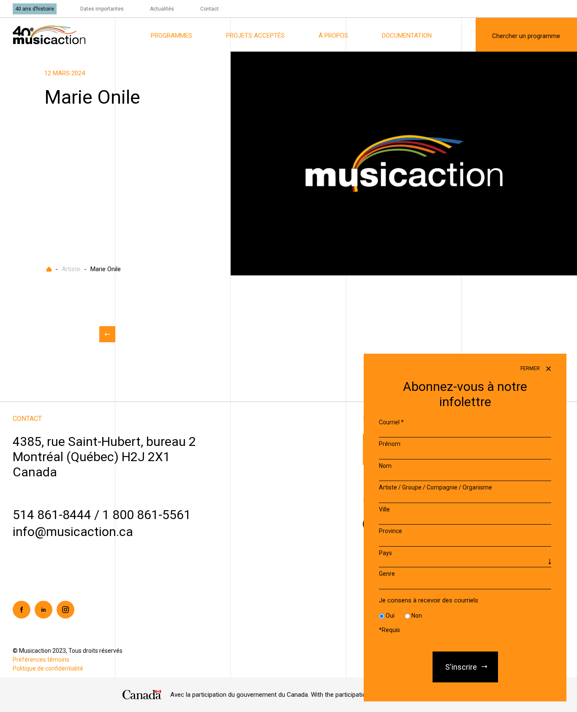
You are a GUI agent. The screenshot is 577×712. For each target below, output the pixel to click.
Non (416, 616)
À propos (333, 35)
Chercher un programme (526, 36)
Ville (384, 509)
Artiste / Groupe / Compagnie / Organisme (435, 487)
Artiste (71, 269)
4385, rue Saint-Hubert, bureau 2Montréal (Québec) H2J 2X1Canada (104, 456)
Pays (385, 553)
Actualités (162, 9)
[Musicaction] (49, 34)
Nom (385, 465)
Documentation (407, 35)
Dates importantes (102, 9)
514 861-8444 (52, 514)
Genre (387, 574)
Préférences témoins (41, 659)
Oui (390, 616)
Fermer (530, 368)
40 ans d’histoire (34, 9)
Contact (209, 9)
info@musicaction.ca (73, 531)
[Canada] (142, 694)
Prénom (389, 444)
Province (390, 531)
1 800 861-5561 (146, 514)
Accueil (49, 269)
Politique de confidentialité (48, 668)
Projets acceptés (255, 35)
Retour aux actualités (107, 334)
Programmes (171, 35)
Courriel (391, 422)
